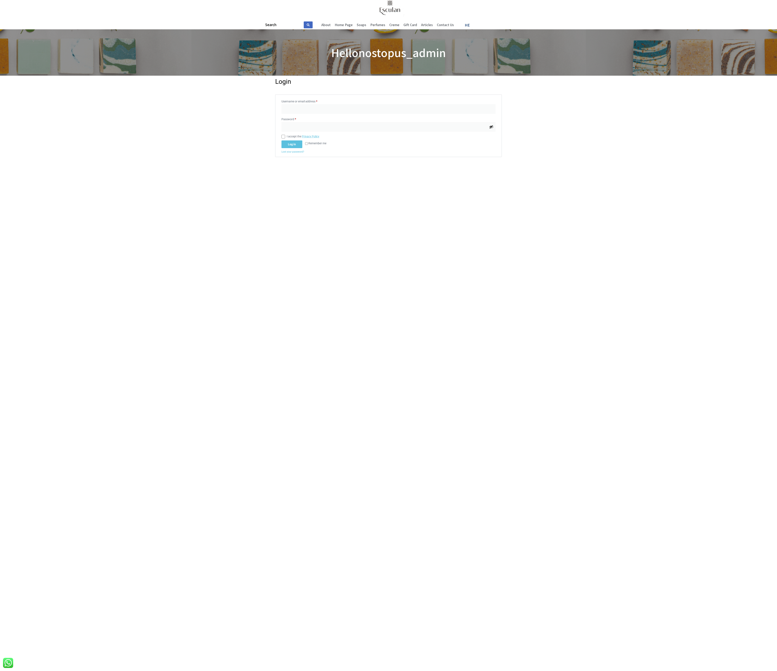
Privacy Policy (310, 136)
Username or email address (304, 101)
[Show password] (491, 127)
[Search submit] (308, 24)
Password (294, 118)
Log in (292, 144)
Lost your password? (292, 151)
